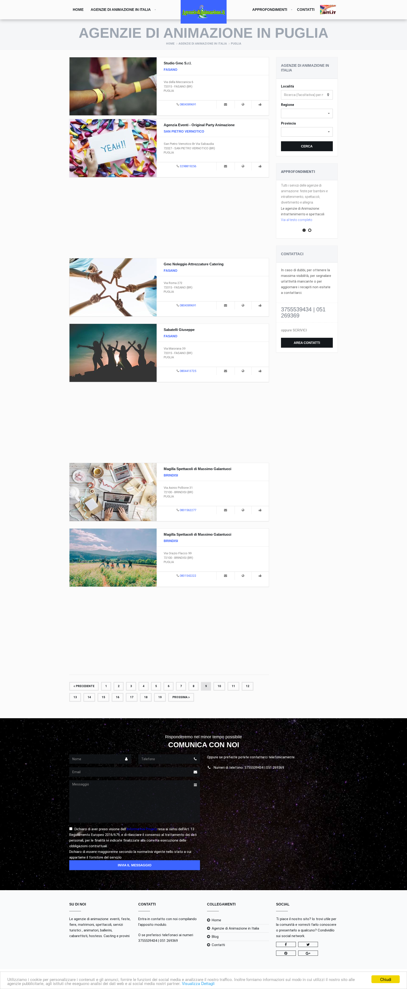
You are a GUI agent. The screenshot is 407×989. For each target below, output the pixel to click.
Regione (287, 105)
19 (160, 697)
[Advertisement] (169, 217)
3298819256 (188, 166)
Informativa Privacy (141, 829)
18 (145, 697)
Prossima (180, 697)
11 (233, 686)
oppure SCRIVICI (294, 330)
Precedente (84, 686)
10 (219, 686)
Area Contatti (307, 343)
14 (89, 697)
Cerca (307, 146)
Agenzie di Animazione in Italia (121, 10)
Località (287, 86)
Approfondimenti (269, 10)
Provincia (288, 123)
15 (103, 697)
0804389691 (188, 104)
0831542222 (188, 575)
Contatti (305, 10)
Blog (215, 937)
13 (75, 697)
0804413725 (188, 371)
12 (247, 686)
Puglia (236, 43)
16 (117, 697)
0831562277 (188, 510)
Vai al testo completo (296, 220)
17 (131, 697)
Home (78, 10)
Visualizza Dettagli (198, 983)
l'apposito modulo (152, 924)
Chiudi (385, 979)
